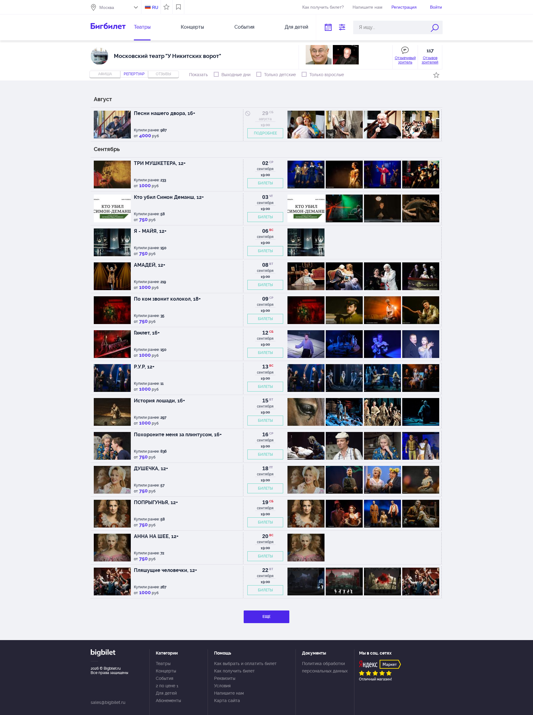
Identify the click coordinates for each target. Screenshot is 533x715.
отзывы (163, 74)
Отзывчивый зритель (405, 60)
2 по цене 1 (167, 685)
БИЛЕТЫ (265, 183)
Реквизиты (224, 678)
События (244, 27)
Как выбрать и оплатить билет (245, 663)
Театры (142, 27)
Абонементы (168, 700)
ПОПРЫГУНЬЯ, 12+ (156, 502)
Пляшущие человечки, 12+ (165, 570)
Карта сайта (227, 700)
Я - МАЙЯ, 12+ (150, 231)
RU (155, 7)
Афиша (105, 74)
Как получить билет (234, 670)
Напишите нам (367, 7)
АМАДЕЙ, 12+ (149, 265)
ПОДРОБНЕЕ (265, 133)
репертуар (134, 74)
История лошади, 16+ (159, 401)
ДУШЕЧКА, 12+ (151, 468)
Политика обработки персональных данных (325, 667)
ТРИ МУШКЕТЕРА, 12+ (160, 163)
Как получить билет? (323, 7)
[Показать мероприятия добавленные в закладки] (178, 7)
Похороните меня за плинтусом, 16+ (178, 435)
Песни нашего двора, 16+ (164, 113)
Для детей (296, 27)
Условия (222, 685)
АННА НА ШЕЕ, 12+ (156, 536)
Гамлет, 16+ (147, 333)
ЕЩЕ (266, 616)
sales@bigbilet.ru (108, 702)
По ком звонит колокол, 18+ (167, 299)
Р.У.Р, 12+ (144, 367)
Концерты (192, 27)
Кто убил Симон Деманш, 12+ (169, 197)
